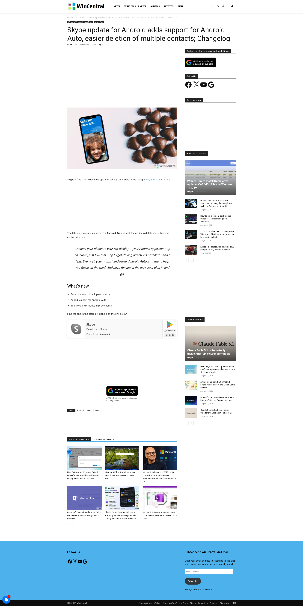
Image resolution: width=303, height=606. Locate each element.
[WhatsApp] (111, 98)
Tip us (193, 603)
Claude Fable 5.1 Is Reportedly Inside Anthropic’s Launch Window (208, 352)
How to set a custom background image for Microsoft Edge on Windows (215, 219)
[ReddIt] (126, 98)
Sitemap (213, 603)
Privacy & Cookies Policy (149, 603)
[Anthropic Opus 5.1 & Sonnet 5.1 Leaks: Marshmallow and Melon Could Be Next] (191, 385)
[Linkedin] (118, 98)
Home (70, 17)
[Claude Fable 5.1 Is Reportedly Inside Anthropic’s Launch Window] (210, 343)
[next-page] (74, 525)
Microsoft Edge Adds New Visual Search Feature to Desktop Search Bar (120, 475)
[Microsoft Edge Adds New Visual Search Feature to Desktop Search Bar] (122, 458)
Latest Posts (99, 22)
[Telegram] (133, 98)
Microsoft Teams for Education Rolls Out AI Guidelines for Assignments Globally (84, 515)
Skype (90, 324)
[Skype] (76, 329)
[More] (140, 98)
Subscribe (193, 581)
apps (89, 410)
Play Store (151, 179)
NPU (180, 6)
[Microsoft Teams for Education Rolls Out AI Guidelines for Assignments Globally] (84, 498)
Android (80, 410)
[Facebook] (212, 6)
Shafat (73, 45)
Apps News (100, 17)
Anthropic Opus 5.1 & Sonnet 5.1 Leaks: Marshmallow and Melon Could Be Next (217, 385)
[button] (232, 6)
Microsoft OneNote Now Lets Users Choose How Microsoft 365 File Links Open (160, 515)
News (116, 6)
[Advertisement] (122, 72)
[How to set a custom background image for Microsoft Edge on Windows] (191, 219)
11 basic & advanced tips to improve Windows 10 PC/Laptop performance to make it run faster (217, 234)
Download (170, 330)
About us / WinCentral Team (175, 603)
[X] (218, 6)
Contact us (203, 603)
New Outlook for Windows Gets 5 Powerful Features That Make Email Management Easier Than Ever (83, 475)
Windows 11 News (135, 6)
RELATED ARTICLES (79, 439)
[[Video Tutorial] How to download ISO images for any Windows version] (191, 250)
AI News (155, 6)
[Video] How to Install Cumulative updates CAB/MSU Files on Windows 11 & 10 (209, 184)
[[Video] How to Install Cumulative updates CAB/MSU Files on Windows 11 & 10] (210, 177)
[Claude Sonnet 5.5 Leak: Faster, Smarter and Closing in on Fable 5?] (191, 413)
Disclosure (224, 603)
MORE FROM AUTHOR (104, 439)
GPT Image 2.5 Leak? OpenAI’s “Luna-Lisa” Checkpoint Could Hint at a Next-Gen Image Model (217, 369)
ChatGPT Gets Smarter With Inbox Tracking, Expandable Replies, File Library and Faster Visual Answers (120, 515)
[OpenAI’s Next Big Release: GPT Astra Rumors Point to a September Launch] (191, 400)
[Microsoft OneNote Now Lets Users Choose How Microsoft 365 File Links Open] (160, 498)
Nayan (190, 191)
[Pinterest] (104, 98)
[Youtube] (223, 6)
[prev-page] (69, 525)
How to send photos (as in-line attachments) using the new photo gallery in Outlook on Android (216, 203)
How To (169, 6)
